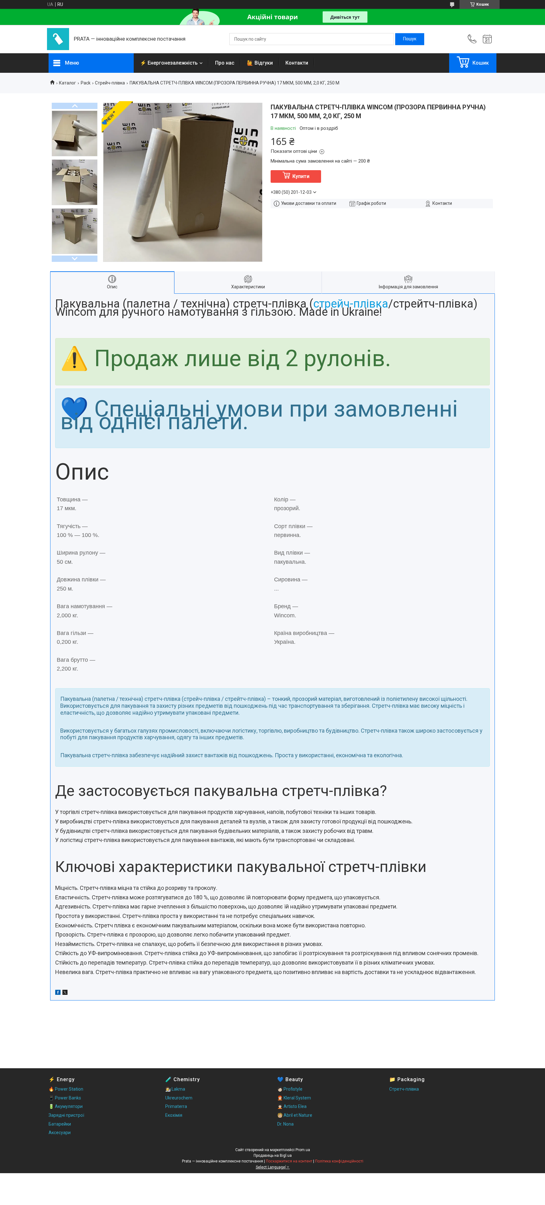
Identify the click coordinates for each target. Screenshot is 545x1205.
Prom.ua (303, 1150)
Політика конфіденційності (339, 1161)
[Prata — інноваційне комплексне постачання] (58, 39)
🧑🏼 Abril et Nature (294, 1115)
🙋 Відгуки (260, 63)
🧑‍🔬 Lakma (175, 1089)
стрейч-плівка (350, 303)
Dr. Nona (285, 1124)
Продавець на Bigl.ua (273, 1155)
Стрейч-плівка (110, 82)
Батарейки (60, 1124)
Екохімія (173, 1115)
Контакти (296, 63)
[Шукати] (409, 39)
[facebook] (58, 993)
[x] (64, 993)
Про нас (224, 63)
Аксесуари (60, 1132)
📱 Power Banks (65, 1097)
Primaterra (176, 1106)
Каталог (67, 82)
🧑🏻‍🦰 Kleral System (294, 1097)
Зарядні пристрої (66, 1115)
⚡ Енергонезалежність (169, 63)
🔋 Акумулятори (66, 1106)
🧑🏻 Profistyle (289, 1089)
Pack (86, 82)
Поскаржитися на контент (289, 1161)
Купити (300, 176)
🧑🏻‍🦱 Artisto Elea (292, 1106)
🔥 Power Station (66, 1089)
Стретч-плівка (404, 1089)
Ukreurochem (178, 1097)
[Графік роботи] (487, 39)
